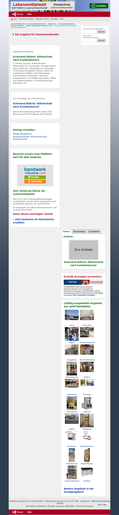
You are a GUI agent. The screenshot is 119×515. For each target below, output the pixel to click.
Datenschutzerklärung (101, 501)
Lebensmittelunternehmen (37, 24)
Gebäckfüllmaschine (87, 446)
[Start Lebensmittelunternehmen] (43, 5)
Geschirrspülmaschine (72, 481)
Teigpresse (87, 412)
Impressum (85, 501)
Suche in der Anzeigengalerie (93, 29)
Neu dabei (54, 19)
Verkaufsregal (87, 429)
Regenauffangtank (87, 463)
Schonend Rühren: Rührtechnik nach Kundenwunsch (32, 105)
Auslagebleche (72, 360)
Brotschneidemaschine (87, 342)
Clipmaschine (87, 325)
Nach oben (102, 505)
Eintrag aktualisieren (22, 134)
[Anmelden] (98, 5)
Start (15, 19)
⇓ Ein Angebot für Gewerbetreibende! (35, 34)
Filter (61, 19)
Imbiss (72, 325)
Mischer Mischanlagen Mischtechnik (39, 25)
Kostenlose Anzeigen (26, 19)
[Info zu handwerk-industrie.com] (35, 173)
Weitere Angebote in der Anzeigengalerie (79, 490)
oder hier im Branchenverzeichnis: (91, 36)
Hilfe (29, 14)
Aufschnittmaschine (72, 377)
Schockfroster (71, 446)
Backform (87, 377)
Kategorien (52, 24)
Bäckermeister (72, 394)
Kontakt (60, 503)
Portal (20, 14)
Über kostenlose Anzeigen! (84, 295)
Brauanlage (87, 394)
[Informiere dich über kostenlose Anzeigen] (83, 282)
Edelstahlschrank (72, 463)
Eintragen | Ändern (42, 19)
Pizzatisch (87, 481)
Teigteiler (72, 342)
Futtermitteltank (72, 412)
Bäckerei (72, 429)
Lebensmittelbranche (18, 24)
